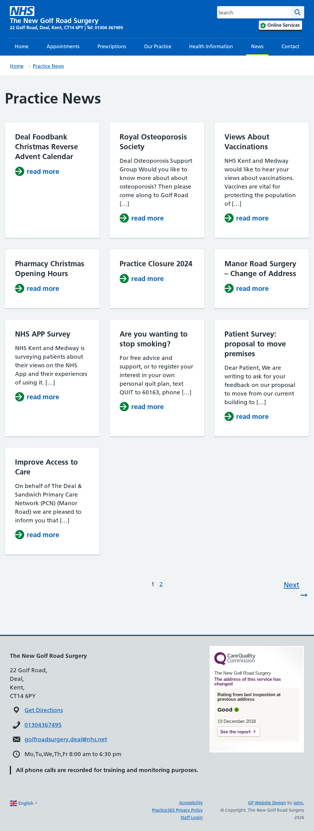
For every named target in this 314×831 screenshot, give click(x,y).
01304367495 (43, 724)
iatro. (298, 803)
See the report (235, 731)
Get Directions (44, 710)
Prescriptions (112, 46)
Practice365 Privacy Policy (177, 810)
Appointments (63, 46)
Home (22, 46)
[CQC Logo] (234, 663)
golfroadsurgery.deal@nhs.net (66, 739)
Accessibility (191, 803)
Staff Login (192, 817)
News (257, 46)
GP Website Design (267, 803)
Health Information (211, 46)
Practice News (48, 66)
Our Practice (157, 46)
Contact (290, 46)
